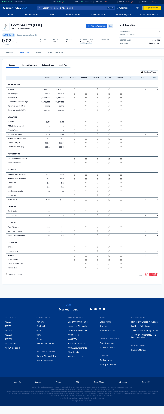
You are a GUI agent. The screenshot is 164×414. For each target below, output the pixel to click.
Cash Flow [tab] (63, 65)
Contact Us (146, 382)
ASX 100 (8, 331)
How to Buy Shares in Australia (144, 322)
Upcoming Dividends (77, 326)
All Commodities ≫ (45, 344)
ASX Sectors (73, 335)
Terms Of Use (99, 382)
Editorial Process (107, 331)
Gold (38, 331)
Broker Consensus (44, 361)
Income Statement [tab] (29, 65)
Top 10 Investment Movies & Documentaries (143, 336)
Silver (38, 335)
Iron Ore (40, 322)
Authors (103, 326)
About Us (17, 382)
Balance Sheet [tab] (48, 65)
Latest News (105, 322)
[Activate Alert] (110, 26)
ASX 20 (8, 322)
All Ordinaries (11, 344)
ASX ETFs (72, 339)
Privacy (58, 382)
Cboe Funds (73, 352)
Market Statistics (107, 348)
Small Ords (98, 2)
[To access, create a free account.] (70, 89)
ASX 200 (52, 2)
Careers (38, 382)
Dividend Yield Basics (140, 326)
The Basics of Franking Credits (144, 331)
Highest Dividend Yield (46, 356)
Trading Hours (106, 360)
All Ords (75, 2)
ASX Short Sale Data (77, 344)
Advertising (123, 382)
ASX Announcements (77, 348)
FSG (77, 382)
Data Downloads (107, 343)
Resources (144, 2)
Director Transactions (77, 331)
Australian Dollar (75, 357)
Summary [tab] (12, 65)
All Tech (121, 2)
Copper (39, 339)
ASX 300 (8, 339)
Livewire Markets (138, 350)
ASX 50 (8, 326)
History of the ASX (108, 365)
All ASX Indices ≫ (13, 348)
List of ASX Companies (78, 322)
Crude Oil (40, 326)
